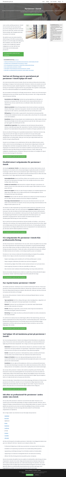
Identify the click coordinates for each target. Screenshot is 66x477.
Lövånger (7, 428)
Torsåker (7, 435)
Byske (6, 423)
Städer (47, 1)
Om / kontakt (53, 1)
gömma (16, 59)
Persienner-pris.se (8, 1)
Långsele (7, 438)
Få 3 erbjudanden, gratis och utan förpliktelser (33, 14)
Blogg (59, 1)
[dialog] (33, 473)
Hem (43, 1)
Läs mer (43, 472)
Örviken (6, 433)
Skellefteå (7, 416)
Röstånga (7, 425)
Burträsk (7, 418)
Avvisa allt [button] (37, 474)
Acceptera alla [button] (29, 474)
